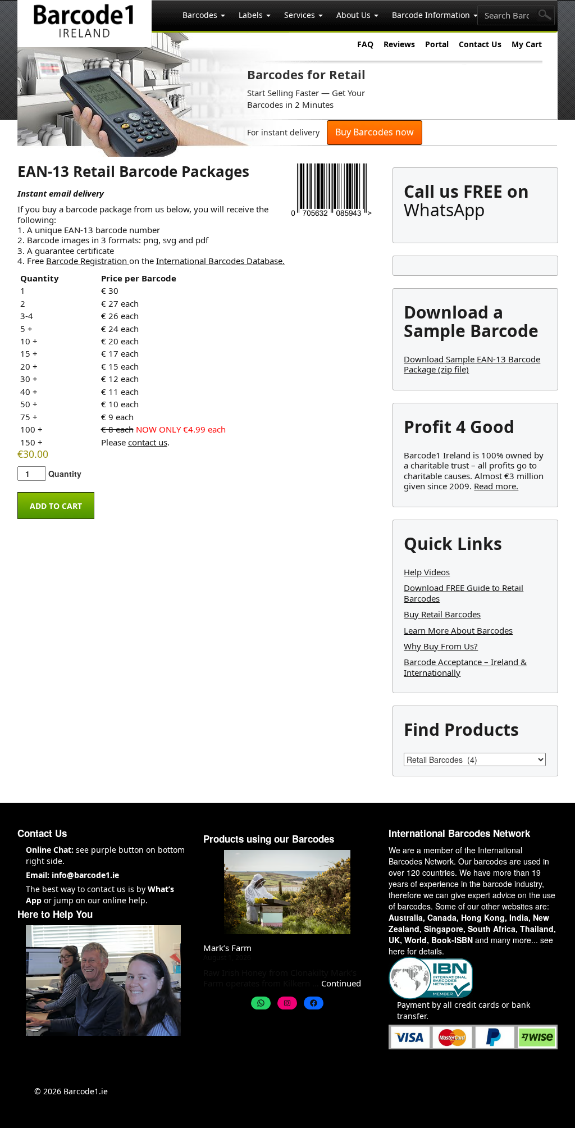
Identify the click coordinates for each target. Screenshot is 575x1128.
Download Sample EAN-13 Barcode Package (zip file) (472, 364)
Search (545, 15)
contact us (147, 442)
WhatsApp (444, 209)
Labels (252, 15)
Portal (437, 44)
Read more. (496, 486)
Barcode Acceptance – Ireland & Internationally (465, 666)
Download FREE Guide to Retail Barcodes (463, 592)
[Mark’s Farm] (287, 892)
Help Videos (427, 571)
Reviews (399, 44)
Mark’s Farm (227, 947)
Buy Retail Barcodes (442, 614)
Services (300, 15)
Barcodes (201, 15)
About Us (354, 15)
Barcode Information (432, 15)
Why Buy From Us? (441, 646)
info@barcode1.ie (85, 875)
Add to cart (56, 506)
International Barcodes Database (219, 260)
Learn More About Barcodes (458, 630)
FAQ (365, 44)
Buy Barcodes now (374, 132)
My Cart (527, 44)
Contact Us (480, 44)
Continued (341, 983)
